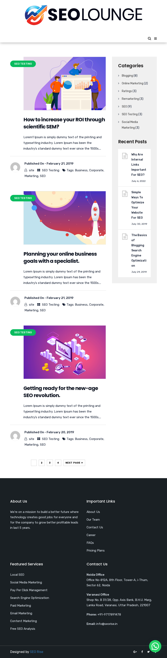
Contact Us (95, 527)
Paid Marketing (20, 605)
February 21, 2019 (60, 163)
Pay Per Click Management (28, 590)
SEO (43, 176)
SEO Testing (50, 170)
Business (81, 170)
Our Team (93, 519)
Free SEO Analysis (22, 629)
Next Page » (74, 462)
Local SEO (17, 575)
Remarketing (130, 99)
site (31, 170)
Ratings (127, 91)
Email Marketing (21, 613)
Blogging (127, 75)
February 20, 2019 (60, 432)
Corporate (96, 170)
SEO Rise (36, 652)
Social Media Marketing (26, 582)
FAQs (90, 543)
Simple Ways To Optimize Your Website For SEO (137, 205)
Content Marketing (23, 621)
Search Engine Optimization (29, 598)
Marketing (31, 176)
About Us (93, 512)
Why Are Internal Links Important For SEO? (138, 165)
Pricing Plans (96, 550)
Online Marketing (132, 83)
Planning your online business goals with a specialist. (60, 257)
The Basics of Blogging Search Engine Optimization (139, 250)
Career (91, 535)
